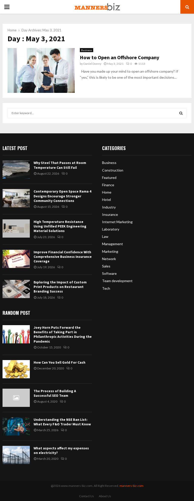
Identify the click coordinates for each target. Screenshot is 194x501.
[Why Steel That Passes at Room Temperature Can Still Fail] (16, 169)
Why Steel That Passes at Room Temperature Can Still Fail (60, 165)
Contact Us (86, 496)
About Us (105, 496)
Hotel (106, 199)
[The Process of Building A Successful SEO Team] (16, 398)
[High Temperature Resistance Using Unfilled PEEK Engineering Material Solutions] (16, 228)
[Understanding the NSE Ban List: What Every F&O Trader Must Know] (16, 426)
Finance (108, 185)
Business (86, 50)
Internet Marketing (117, 222)
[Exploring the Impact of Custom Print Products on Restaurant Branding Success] (16, 289)
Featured (109, 177)
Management (112, 244)
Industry (109, 207)
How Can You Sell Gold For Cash (59, 362)
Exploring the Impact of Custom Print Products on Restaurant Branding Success (60, 287)
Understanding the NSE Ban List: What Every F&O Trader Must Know (62, 421)
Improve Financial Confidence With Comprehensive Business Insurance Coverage (63, 256)
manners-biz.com (131, 486)
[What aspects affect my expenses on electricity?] (16, 455)
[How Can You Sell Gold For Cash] (16, 369)
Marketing (110, 251)
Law (105, 236)
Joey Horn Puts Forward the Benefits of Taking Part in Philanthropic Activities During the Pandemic (63, 334)
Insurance (110, 214)
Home (106, 192)
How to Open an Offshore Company (119, 57)
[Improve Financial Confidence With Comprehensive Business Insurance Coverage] (16, 259)
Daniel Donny (92, 64)
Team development (117, 281)
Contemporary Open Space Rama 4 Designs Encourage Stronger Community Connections (62, 196)
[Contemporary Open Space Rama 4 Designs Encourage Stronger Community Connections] (16, 198)
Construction (112, 170)
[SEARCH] (181, 113)
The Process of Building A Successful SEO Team (55, 393)
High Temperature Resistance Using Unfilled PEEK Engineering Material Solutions (60, 226)
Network (109, 259)
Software (109, 273)
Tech (106, 288)
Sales (106, 266)
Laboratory (110, 229)
